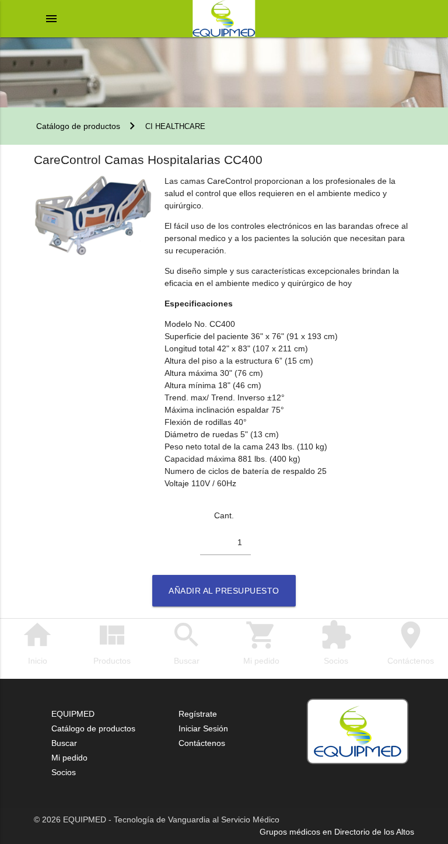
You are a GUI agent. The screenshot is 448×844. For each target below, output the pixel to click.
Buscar (186, 642)
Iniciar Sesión (203, 728)
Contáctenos (410, 642)
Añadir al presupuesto (224, 590)
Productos (112, 642)
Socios (336, 642)
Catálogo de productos (77, 126)
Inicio (37, 642)
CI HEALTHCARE (175, 126)
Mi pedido (261, 642)
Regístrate (197, 714)
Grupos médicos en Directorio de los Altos (337, 831)
